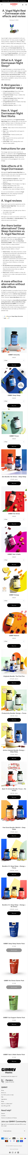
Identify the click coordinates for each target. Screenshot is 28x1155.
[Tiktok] (15, 1152)
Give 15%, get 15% (5, 1105)
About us (3, 1092)
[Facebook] (10, 1152)
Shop (2, 1090)
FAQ (2, 1097)
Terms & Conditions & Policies (9, 1118)
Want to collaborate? (6, 1103)
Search (3, 1113)
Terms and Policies (14, 1149)
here (5, 318)
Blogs (2, 1101)
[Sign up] (24, 1131)
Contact (3, 1115)
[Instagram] (13, 1152)
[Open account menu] (22, 4)
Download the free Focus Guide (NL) (14, 1)
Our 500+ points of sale (7, 1094)
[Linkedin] (18, 1152)
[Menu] (2, 4)
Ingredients (4, 1099)
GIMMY (11, 1145)
